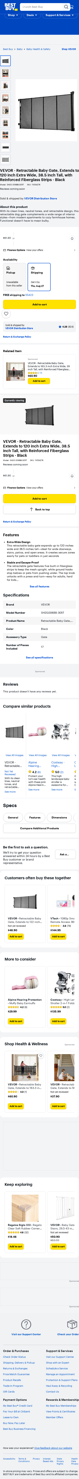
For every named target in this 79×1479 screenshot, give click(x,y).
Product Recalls (12, 1380)
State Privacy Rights (60, 1461)
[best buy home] (11, 7)
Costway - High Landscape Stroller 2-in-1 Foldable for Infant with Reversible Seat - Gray (60, 764)
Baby (20, 49)
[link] (60, 926)
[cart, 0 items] (71, 7)
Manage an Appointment (60, 1374)
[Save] (6, 313)
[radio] (14, 277)
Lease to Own (11, 1417)
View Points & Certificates (60, 1411)
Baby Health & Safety (38, 49)
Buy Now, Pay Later (14, 1423)
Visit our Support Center (60, 1356)
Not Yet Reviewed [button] (10, 773)
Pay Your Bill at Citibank (16, 1411)
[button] (13, 15)
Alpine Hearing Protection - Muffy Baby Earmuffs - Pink (36, 764)
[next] (71, 997)
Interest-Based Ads (48, 1460)
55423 (29, 295)
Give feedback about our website (53, 1448)
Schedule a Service (57, 1368)
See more (10, 791)
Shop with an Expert (57, 1362)
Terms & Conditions (24, 1460)
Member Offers (54, 1417)
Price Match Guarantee (16, 1374)
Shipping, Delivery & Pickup (19, 1362)
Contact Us (52, 1391)
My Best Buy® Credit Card (17, 1405)
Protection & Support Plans (61, 1380)
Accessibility (9, 1459)
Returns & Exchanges (15, 1368)
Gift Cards (9, 1391)
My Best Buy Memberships (61, 1405)
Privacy (36, 1459)
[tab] (13, 817)
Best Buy (8, 49)
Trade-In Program (13, 1385)
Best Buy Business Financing (19, 1428)
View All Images (14, 755)
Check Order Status (14, 1356)
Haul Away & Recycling (59, 1385)
